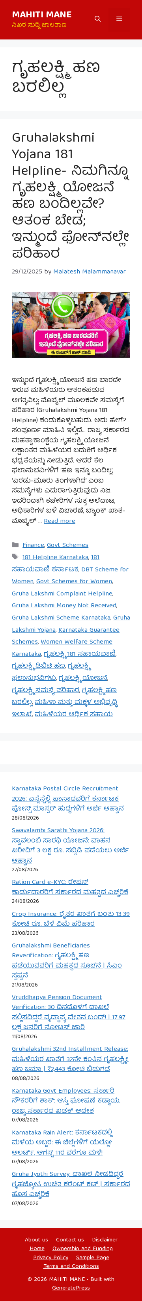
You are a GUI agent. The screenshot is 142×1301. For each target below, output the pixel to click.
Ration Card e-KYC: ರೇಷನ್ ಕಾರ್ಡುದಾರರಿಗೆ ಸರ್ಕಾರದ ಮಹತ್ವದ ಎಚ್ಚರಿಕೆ (70, 888)
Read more (59, 521)
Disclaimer (105, 1240)
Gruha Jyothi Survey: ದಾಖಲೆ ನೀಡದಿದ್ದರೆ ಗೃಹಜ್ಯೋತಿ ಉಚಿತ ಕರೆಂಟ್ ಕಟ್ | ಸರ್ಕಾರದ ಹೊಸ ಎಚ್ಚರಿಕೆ (71, 1184)
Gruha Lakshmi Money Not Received (64, 606)
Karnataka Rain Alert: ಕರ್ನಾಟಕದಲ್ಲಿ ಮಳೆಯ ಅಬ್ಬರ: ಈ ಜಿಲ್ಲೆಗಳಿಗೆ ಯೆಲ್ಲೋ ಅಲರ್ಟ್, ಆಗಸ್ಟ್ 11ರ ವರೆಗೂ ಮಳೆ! (62, 1143)
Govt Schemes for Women (74, 582)
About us (36, 1240)
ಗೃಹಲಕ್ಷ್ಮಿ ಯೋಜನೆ (83, 678)
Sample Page (92, 1258)
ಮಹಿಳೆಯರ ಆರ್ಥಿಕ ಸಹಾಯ (74, 715)
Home (37, 1249)
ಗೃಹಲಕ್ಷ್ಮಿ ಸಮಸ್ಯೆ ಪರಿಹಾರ (45, 690)
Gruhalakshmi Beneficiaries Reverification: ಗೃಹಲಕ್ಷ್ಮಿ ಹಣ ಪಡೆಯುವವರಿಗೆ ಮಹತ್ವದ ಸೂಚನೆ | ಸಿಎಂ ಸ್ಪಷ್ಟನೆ (67, 961)
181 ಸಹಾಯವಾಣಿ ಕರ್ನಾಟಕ (55, 564)
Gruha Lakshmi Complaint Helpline (62, 594)
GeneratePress (71, 1288)
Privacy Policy (50, 1258)
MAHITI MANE (42, 15)
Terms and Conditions (71, 1267)
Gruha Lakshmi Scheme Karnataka (61, 618)
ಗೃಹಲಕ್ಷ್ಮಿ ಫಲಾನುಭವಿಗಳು (51, 672)
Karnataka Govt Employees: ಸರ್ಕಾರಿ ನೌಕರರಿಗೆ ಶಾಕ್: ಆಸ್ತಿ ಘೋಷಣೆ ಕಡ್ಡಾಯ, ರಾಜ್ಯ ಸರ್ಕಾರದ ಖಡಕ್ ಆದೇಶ (66, 1101)
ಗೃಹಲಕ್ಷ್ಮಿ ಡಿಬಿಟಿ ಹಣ (38, 666)
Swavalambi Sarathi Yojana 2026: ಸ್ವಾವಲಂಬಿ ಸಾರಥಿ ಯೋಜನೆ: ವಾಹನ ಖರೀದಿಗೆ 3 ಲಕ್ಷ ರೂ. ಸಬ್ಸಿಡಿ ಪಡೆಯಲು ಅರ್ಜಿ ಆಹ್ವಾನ (70, 846)
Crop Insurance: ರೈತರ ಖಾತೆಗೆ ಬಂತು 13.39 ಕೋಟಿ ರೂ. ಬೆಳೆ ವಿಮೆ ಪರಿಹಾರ (71, 919)
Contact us (70, 1240)
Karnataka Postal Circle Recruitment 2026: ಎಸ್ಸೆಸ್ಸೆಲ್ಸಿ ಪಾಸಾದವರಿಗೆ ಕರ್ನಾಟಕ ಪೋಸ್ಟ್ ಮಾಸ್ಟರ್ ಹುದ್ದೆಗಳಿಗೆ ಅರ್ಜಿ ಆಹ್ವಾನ (68, 799)
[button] (97, 20)
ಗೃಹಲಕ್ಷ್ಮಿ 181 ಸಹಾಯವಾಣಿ (80, 654)
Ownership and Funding (82, 1249)
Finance (33, 545)
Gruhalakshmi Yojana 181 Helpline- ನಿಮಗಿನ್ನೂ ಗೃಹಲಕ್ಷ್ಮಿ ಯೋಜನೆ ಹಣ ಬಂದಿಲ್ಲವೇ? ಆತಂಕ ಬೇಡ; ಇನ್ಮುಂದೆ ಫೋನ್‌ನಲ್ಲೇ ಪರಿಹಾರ (70, 197)
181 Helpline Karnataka (55, 557)
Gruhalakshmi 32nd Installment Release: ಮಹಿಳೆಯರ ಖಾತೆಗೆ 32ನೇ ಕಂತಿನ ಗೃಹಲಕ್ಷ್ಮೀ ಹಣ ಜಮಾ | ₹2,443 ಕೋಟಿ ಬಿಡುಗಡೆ (70, 1059)
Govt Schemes (67, 545)
